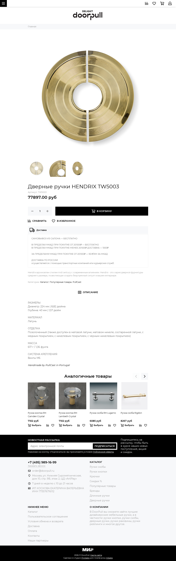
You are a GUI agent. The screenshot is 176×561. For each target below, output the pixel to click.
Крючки (95, 476)
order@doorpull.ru (43, 470)
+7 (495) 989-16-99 (42, 462)
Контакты (34, 535)
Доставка (34, 526)
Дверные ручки (100, 500)
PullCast (77, 282)
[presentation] (136, 376)
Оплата (32, 531)
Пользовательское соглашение (48, 516)
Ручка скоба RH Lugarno (103, 413)
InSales (109, 558)
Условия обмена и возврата (45, 521)
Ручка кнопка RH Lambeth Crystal (68, 415)
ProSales (85, 558)
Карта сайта (96, 555)
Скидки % (96, 481)
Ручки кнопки (98, 471)
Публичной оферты (103, 452)
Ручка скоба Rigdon (131, 413)
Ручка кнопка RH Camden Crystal (37, 415)
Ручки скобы (98, 466)
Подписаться (105, 446)
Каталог (44, 282)
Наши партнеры (38, 540)
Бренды (95, 490)
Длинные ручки (100, 495)
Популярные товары (61, 282)
